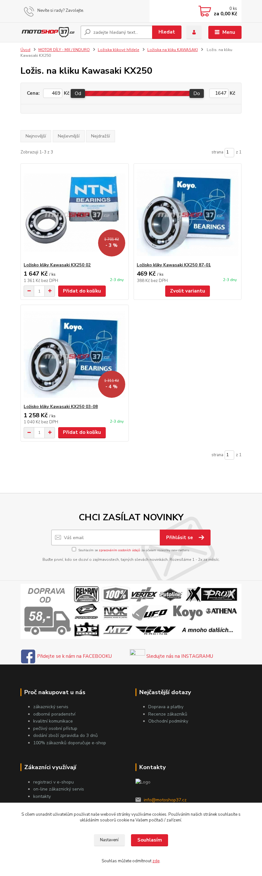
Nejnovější (36, 136)
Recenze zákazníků (167, 714)
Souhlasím (149, 840)
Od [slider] (78, 93)
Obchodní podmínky (168, 721)
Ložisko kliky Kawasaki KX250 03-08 (61, 407)
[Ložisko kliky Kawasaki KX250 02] (74, 213)
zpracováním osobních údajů (119, 550)
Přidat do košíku (82, 291)
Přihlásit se (180, 537)
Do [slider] (197, 93)
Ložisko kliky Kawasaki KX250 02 (57, 265)
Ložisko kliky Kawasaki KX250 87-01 (174, 265)
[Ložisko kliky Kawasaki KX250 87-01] (187, 213)
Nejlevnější (69, 136)
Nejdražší (100, 136)
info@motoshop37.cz (165, 800)
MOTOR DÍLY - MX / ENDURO (64, 49)
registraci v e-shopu (53, 782)
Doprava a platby (165, 707)
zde (155, 861)
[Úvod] (48, 32)
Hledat (166, 32)
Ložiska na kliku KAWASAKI (172, 49)
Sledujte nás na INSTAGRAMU (179, 656)
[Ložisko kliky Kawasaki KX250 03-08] (74, 354)
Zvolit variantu (187, 291)
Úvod (25, 49)
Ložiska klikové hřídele (118, 49)
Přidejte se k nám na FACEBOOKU (74, 656)
